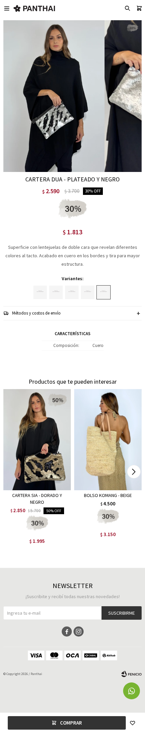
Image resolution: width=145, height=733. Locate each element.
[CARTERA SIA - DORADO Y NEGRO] (37, 439)
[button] (133, 471)
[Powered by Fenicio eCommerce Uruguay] (131, 674)
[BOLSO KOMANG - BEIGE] (108, 439)
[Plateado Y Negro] (103, 292)
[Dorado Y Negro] (88, 292)
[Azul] (56, 292)
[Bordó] (72, 292)
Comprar (71, 723)
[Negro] (40, 292)
